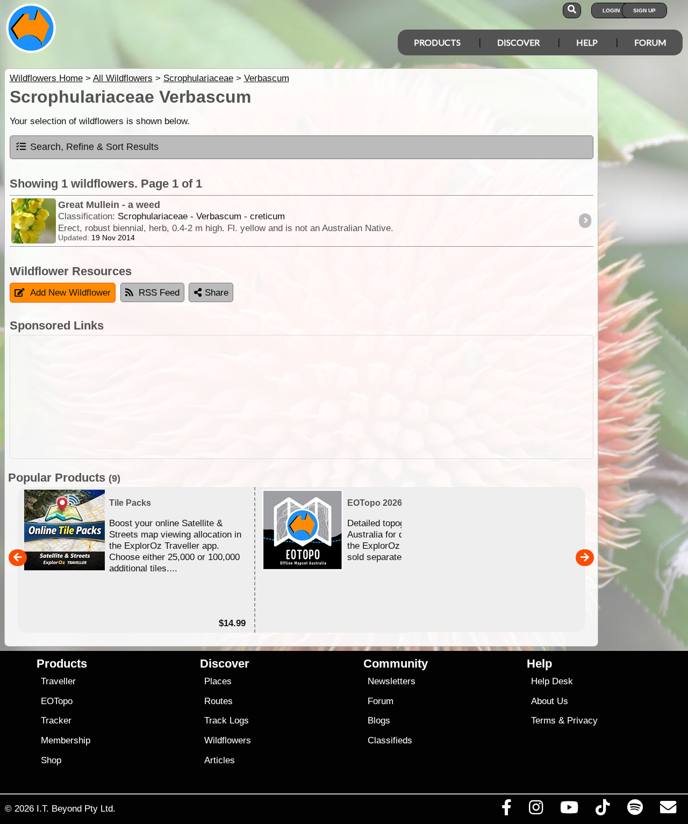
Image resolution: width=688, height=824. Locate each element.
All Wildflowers (123, 78)
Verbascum (266, 78)
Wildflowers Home (46, 78)
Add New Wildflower (70, 293)
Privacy (582, 720)
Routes (218, 701)
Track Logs (226, 720)
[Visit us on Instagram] (536, 810)
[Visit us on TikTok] (603, 810)
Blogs (379, 720)
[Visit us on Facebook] (506, 810)
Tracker (56, 720)
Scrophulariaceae (198, 78)
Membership (65, 740)
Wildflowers (227, 740)
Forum (650, 42)
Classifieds (390, 740)
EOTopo (57, 701)
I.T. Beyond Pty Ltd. (76, 808)
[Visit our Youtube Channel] (569, 810)
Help (587, 42)
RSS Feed (159, 293)
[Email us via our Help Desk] (668, 810)
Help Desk (552, 681)
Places (218, 681)
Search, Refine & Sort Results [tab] (94, 146)
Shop (51, 760)
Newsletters (391, 681)
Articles (219, 760)
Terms (543, 720)
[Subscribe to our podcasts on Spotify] (635, 810)
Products (437, 42)
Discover (518, 42)
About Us (549, 701)
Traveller (58, 681)
